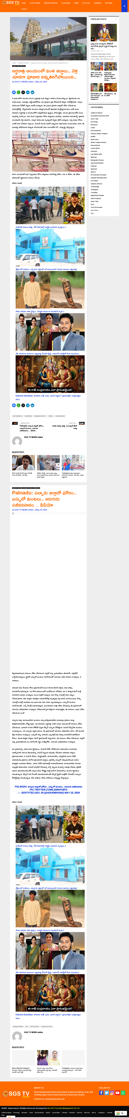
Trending (94, 192)
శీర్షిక (92, 213)
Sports (93, 171)
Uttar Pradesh (96, 198)
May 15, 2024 (72, 792)
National (109, 3)
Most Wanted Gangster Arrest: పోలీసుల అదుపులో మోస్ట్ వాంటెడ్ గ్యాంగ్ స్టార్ (21, 1070)
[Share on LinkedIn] (33, 92)
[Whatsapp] (123, 1093)
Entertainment (96, 130)
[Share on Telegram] (28, 92)
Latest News (35, 3)
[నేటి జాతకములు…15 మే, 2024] (110, 87)
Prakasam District (40, 416)
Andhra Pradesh (51, 3)
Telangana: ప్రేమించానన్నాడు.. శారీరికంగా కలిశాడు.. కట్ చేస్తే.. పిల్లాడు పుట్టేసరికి (73, 475)
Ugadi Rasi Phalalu (97, 195)
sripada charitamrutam (99, 177)
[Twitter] (107, 1093)
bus (27, 1027)
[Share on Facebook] (14, 92)
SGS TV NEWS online (24, 81)
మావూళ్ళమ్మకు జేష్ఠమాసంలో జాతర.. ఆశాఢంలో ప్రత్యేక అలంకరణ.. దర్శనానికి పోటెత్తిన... (110, 76)
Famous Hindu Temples (99, 133)
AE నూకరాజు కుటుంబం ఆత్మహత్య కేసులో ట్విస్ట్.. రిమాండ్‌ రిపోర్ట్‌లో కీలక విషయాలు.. (48, 353)
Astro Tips (94, 118)
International (95, 145)
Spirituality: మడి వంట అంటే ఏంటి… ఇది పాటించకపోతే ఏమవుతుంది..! (97, 96)
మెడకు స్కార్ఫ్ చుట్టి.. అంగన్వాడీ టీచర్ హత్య (64, 427)
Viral (92, 204)
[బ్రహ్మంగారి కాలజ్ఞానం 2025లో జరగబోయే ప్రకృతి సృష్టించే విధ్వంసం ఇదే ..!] (104, 32)
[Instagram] (112, 1093)
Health (93, 136)
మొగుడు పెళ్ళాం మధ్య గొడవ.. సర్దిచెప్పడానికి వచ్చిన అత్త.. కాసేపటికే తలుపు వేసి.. (47, 1070)
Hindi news (95, 139)
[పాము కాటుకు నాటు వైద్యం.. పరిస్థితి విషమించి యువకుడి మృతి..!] (50, 290)
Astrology (94, 121)
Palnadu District (46, 1027)
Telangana (65, 3)
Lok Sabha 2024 (96, 154)
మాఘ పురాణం (94, 210)
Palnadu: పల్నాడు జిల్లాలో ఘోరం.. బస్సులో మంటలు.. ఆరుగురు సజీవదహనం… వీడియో (32, 428)
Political (86, 3)
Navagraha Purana (97, 160)
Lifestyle (94, 151)
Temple (50, 416)
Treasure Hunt (60, 416)
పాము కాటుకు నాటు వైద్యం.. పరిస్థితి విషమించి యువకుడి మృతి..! (40, 311)
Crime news (28, 416)
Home (23, 3)
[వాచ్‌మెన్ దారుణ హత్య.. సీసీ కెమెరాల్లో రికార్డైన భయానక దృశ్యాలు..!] (50, 206)
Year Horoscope (96, 207)
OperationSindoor (97, 163)
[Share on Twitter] (23, 92)
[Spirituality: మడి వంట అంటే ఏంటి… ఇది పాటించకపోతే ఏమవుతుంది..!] (97, 87)
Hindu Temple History (98, 142)
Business (97, 3)
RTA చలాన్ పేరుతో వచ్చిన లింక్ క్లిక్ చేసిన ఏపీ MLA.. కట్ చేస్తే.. (22, 474)
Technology (95, 186)
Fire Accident (34, 1027)
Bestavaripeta (17, 416)
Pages (24, 9)
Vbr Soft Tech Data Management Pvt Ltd (63, 1108)
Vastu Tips (94, 201)
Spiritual (94, 169)
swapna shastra (96, 183)
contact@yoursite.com (55, 1099)
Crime (76, 3)
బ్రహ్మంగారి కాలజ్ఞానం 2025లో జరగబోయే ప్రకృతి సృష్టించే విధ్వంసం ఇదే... (104, 46)
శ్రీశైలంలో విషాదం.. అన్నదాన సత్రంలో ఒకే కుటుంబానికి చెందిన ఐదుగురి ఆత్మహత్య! (46, 269)
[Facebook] (101, 1093)
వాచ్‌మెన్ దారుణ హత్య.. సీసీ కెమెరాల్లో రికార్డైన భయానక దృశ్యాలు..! (41, 227)
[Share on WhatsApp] (19, 92)
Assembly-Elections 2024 (28, 488)
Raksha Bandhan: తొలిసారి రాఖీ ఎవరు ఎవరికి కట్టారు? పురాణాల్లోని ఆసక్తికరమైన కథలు (48, 397)
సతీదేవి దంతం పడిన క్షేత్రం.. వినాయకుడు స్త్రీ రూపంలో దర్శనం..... (96, 74)
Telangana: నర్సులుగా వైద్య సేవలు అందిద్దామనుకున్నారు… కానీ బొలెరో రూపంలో (72, 1070)
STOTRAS (94, 180)
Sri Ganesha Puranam (98, 174)
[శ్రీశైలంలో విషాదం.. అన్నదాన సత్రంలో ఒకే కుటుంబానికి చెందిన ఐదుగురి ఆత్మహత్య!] (50, 248)
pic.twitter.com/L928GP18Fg (48, 789)
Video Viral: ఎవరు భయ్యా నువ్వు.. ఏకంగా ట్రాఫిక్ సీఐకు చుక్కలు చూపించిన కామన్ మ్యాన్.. (48, 475)
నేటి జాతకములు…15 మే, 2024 (110, 94)
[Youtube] (117, 1093)
